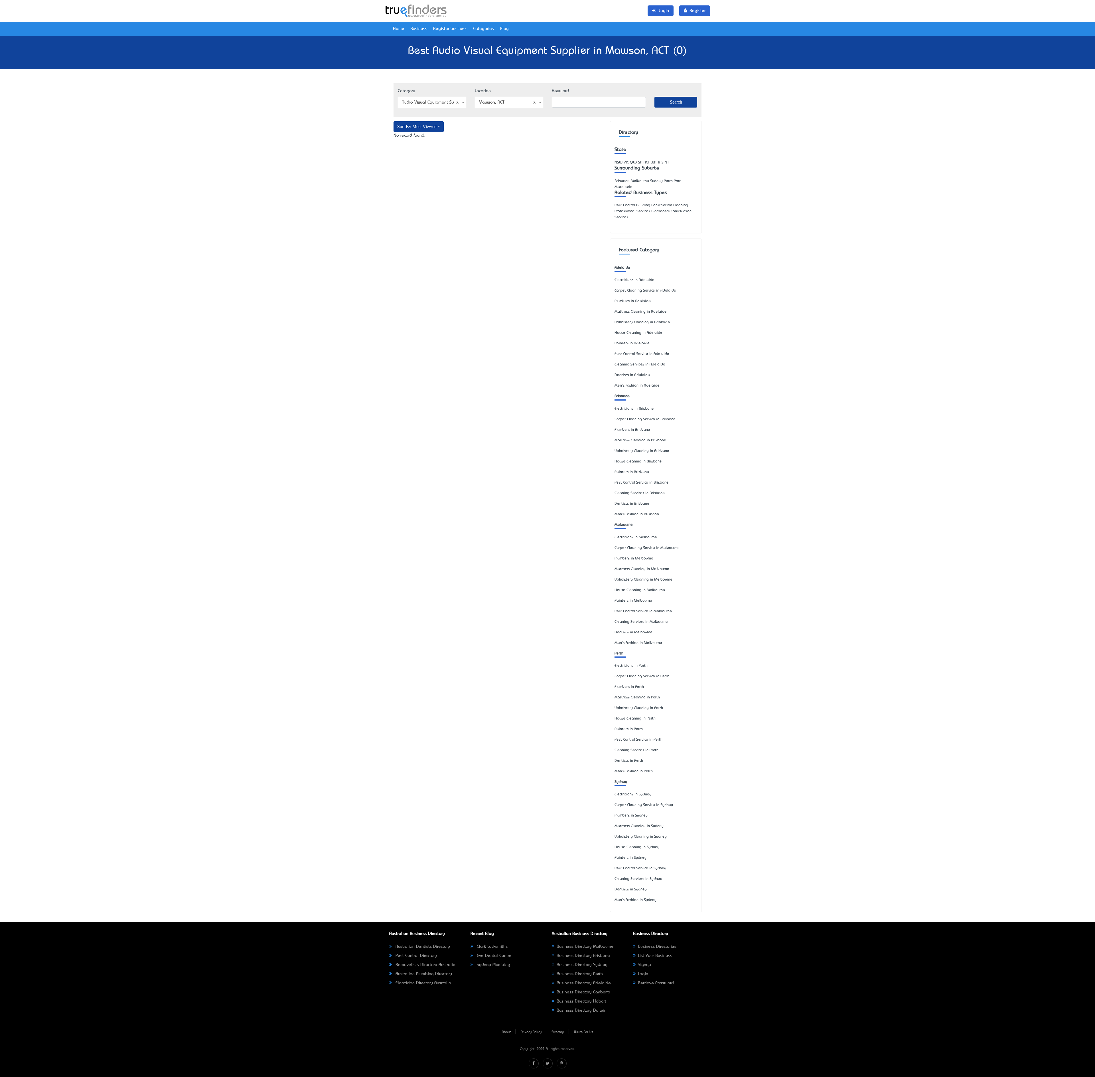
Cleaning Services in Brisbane (640, 493)
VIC (626, 162)
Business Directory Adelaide (584, 983)
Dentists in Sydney (631, 889)
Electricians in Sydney (633, 794)
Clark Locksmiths (491, 947)
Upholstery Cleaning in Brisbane (642, 451)
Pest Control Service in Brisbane (642, 482)
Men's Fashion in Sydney (635, 900)
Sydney (621, 782)
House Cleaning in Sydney (637, 847)
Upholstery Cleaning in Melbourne (643, 579)
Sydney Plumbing (492, 965)
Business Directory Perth (580, 974)
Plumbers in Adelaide (633, 301)
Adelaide (622, 268)
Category (406, 91)
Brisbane (622, 396)
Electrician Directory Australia (422, 983)
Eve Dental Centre (493, 956)
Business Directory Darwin (582, 1011)
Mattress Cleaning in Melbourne (642, 569)
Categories (483, 29)
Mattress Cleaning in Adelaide (641, 312)
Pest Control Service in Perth (638, 739)
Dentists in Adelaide (632, 375)
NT (667, 162)
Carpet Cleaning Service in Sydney (644, 805)
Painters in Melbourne (633, 601)
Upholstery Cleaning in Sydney (641, 836)
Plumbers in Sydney (631, 815)
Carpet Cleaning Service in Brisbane (645, 419)
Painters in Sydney (630, 858)
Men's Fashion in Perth (634, 771)
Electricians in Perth (631, 666)
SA (640, 162)
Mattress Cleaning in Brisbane (640, 440)
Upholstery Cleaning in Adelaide (642, 322)
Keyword (560, 91)
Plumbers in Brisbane (632, 430)
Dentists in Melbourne (633, 632)
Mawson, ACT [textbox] (491, 102)
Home (398, 29)
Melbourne (624, 525)
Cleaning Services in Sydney (638, 879)
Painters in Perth (629, 729)
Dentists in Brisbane (632, 504)
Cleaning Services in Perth (636, 750)
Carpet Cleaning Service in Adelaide (645, 290)
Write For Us (583, 1032)
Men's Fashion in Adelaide (637, 385)
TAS (661, 162)
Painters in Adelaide (632, 343)
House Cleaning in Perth (635, 718)
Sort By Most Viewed (417, 126)
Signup (644, 965)
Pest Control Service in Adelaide (642, 354)
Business (418, 29)
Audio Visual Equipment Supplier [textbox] (433, 102)
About (506, 1032)
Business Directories (657, 947)
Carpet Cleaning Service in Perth (642, 676)
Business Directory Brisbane (583, 956)
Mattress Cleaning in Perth (637, 697)
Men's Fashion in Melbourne (638, 643)
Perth (619, 653)
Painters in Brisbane (632, 472)
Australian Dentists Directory (422, 947)
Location (483, 91)
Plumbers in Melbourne (634, 558)
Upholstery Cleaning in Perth (639, 708)
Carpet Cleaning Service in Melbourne (647, 548)
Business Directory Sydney (582, 965)
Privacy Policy (531, 1032)
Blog (504, 29)
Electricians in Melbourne (636, 537)
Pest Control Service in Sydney (640, 868)
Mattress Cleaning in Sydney (639, 826)
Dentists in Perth (629, 761)
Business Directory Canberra (583, 992)
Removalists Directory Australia (424, 965)
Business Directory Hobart (581, 1001)
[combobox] (432, 102)
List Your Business (655, 956)
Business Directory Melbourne (585, 947)
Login (643, 974)
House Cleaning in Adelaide (638, 333)
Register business (450, 29)
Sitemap (557, 1032)
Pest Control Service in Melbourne (643, 611)
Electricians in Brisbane (634, 409)
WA (653, 162)
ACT (647, 162)
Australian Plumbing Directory (423, 974)
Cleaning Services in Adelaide (640, 364)
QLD (633, 162)
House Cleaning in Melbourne (640, 590)
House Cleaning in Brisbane (638, 461)
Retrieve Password (656, 983)
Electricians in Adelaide (634, 280)
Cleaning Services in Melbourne (641, 622)
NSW (618, 162)
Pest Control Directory (415, 956)
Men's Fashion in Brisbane (637, 514)
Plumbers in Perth (629, 687)
